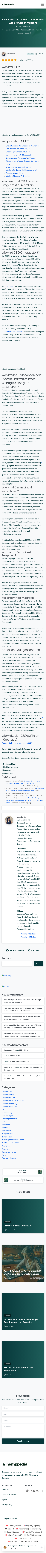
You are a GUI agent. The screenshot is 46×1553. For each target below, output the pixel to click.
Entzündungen (7, 1115)
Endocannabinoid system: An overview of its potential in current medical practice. (24, 783)
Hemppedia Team (10, 1050)
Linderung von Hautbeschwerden (18, 167)
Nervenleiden (7, 1137)
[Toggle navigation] (42, 4)
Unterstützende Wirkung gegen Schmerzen (22, 146)
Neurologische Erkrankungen (13, 1140)
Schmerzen (6, 1146)
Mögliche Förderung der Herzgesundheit (21, 170)
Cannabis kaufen (8, 1097)
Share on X (35, 950)
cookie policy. (13, 1549)
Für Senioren (6, 1131)
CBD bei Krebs (24, 1050)
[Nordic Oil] (34, 1490)
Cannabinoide (7, 1091)
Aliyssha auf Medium (28, 937)
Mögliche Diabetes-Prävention (18, 176)
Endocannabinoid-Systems (12, 331)
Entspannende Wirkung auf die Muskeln (21, 158)
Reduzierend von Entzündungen (18, 149)
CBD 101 (26, 27)
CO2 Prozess (10, 286)
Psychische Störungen (10, 1143)
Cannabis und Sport (9, 1106)
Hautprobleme (7, 1134)
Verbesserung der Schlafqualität (18, 155)
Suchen (6, 958)
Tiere (4, 1155)
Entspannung (7, 1112)
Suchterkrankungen (9, 1152)
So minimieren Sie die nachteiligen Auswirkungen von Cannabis (21, 1320)
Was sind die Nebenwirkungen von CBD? (17, 743)
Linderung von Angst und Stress (18, 152)
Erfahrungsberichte (9, 1118)
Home (18, 27)
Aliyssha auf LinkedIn (28, 934)
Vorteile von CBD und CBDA (17, 1225)
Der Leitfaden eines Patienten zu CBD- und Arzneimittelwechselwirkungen (23, 1272)
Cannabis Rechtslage (10, 1103)
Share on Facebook (17, 950)
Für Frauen (6, 1124)
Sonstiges (6, 1149)
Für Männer (6, 1128)
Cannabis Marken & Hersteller (13, 1100)
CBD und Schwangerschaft (19, 1062)
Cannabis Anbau (8, 1094)
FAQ (3, 1122)
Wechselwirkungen (9, 1158)
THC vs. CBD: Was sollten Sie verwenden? (18, 1369)
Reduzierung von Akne (14, 173)
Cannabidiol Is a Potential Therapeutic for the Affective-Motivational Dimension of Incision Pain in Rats (24, 800)
